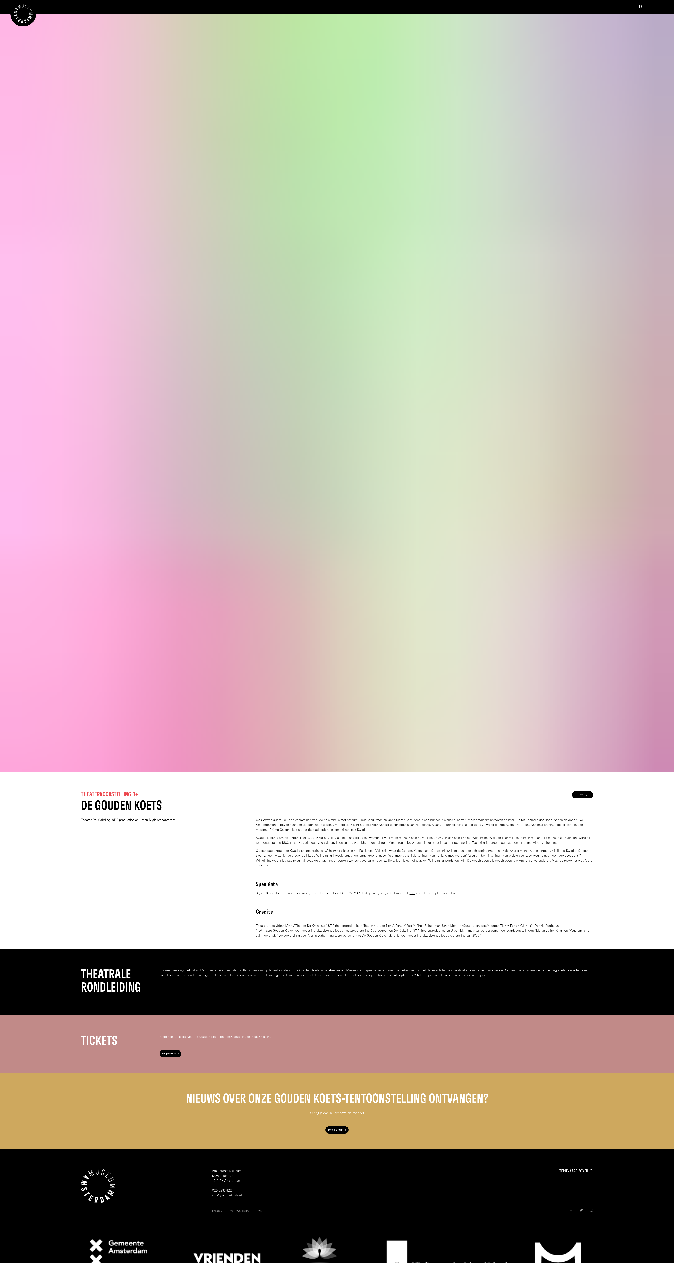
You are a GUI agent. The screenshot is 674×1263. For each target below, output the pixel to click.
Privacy (217, 1211)
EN (641, 7)
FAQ (259, 1211)
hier (412, 893)
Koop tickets (169, 1053)
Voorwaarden (239, 1211)
